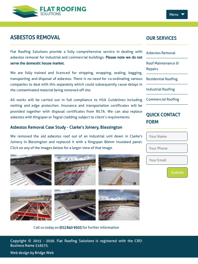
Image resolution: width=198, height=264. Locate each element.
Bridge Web (44, 253)
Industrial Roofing (160, 89)
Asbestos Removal (160, 53)
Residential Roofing (162, 79)
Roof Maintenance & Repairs (162, 66)
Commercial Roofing (162, 99)
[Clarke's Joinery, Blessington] (31, 184)
